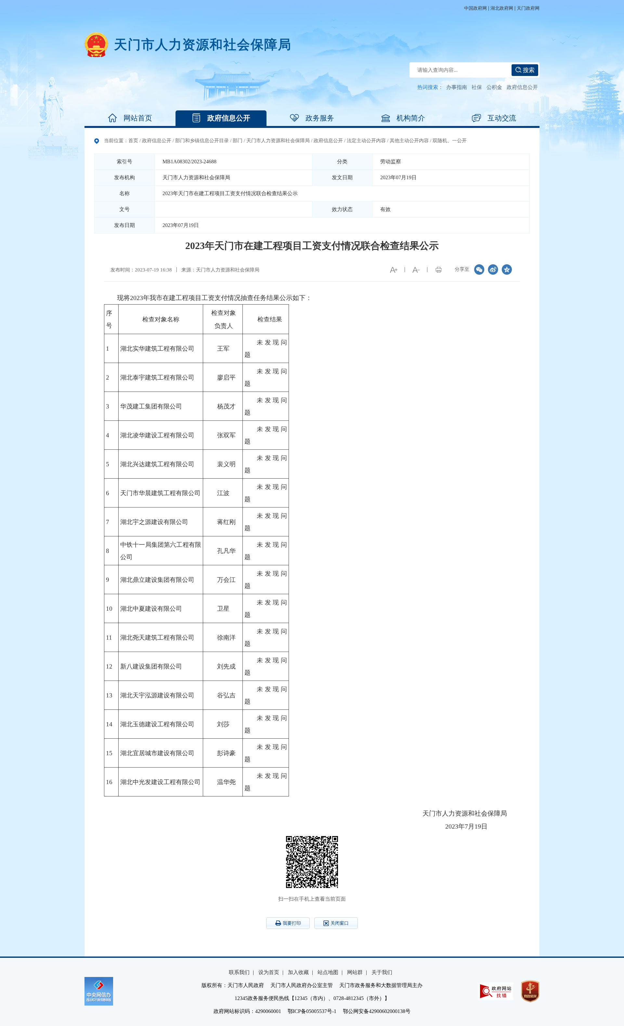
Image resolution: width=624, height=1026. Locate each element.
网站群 (355, 972)
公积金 (494, 87)
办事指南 (456, 87)
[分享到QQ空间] (506, 269)
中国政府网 (475, 8)
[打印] (438, 270)
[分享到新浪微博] (493, 269)
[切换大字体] (393, 270)
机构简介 (410, 118)
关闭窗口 (340, 923)
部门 (237, 140)
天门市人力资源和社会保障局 (278, 140)
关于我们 (381, 972)
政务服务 (320, 118)
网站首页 (138, 118)
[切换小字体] (416, 270)
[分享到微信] (479, 269)
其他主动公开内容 (409, 140)
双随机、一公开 (450, 140)
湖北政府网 (501, 8)
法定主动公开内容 (366, 140)
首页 (133, 140)
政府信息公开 (522, 87)
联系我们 (239, 972)
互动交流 (502, 118)
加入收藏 (298, 972)
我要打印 (292, 923)
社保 (477, 87)
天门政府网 (528, 8)
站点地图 (328, 972)
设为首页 (268, 972)
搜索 (528, 70)
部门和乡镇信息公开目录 (202, 140)
